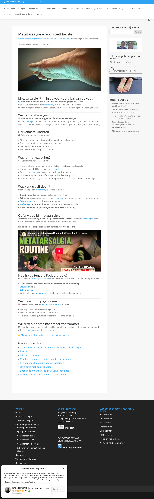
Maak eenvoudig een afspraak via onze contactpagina (45, 335)
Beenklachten (106, 431)
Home (6, 9)
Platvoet (24, 351)
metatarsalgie (50, 104)
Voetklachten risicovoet (27, 443)
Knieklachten (106, 434)
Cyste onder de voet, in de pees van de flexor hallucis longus (50, 347)
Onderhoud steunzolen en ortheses (18, 14)
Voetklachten (64, 39)
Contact (39, 14)
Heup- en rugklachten (110, 439)
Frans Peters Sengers (31, 44)
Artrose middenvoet (30, 355)
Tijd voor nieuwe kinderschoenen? (125, 131)
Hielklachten (105, 422)
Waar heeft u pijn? (18, 9)
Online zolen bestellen (135, 9)
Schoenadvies (26, 290)
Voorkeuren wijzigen (50, 489)
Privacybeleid (34, 494)
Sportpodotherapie (26, 431)
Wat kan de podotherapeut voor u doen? (41, 39)
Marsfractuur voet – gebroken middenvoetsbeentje (45, 359)
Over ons (79, 9)
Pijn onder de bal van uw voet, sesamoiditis (42, 362)
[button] (64, 468)
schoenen (31, 172)
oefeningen (88, 218)
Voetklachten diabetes (27, 435)
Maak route (71, 427)
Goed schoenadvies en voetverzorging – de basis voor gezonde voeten (124, 125)
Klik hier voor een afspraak (121, 62)
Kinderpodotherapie (26, 427)
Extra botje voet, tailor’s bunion (35, 366)
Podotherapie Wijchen (39, 278)
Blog (121, 9)
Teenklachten (106, 414)
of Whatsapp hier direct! (125, 70)
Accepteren (18, 489)
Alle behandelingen (37, 9)
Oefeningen (112, 9)
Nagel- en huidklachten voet (112, 443)
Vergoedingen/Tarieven (95, 9)
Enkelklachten (106, 426)
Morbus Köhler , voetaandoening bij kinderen (43, 374)
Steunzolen (25, 201)
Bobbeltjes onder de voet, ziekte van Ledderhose (44, 370)
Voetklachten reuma (26, 439)
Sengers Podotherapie (51, 304)
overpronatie (54, 169)
